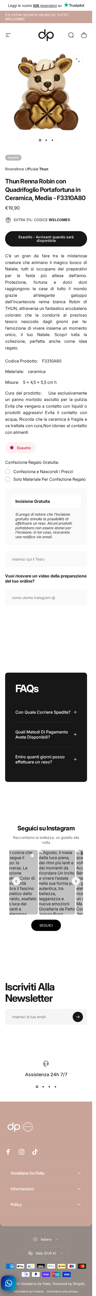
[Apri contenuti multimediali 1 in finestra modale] (78, 60)
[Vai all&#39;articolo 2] (46, 140)
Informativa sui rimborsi (29, 1291)
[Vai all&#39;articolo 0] (40, 140)
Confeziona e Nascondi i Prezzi (43, 471)
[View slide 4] (55, 1087)
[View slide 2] (43, 1087)
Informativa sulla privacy (62, 1291)
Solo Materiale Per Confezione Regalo (49, 479)
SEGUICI (46, 925)
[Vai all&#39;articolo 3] (52, 140)
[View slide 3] (49, 1087)
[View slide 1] (37, 1087)
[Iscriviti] (78, 1017)
